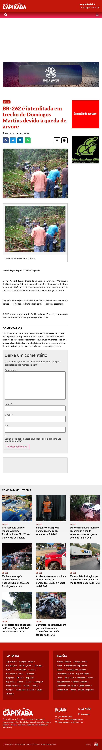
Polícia (26, 685)
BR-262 (38, 665)
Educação (30, 673)
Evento (20, 681)
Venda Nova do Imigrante (82, 689)
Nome (8, 404)
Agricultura (11, 661)
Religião (10, 689)
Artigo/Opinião (26, 661)
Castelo (60, 669)
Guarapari (38, 681)
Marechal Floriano (85, 677)
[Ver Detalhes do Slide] (51, 74)
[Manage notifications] (96, 744)
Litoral (60, 677)
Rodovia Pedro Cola (25, 689)
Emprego (10, 677)
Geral (28, 681)
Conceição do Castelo (76, 669)
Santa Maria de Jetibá (66, 685)
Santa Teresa (84, 685)
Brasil (59, 665)
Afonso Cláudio (64, 661)
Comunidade (20, 669)
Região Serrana (63, 681)
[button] (97, 15)
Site (6, 425)
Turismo (10, 693)
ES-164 (20, 677)
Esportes (10, 681)
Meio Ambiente (13, 685)
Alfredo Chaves (80, 661)
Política (35, 685)
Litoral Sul (69, 677)
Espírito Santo (82, 673)
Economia (10, 673)
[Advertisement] (51, 38)
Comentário (11, 370)
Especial (30, 677)
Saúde (39, 689)
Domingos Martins (65, 673)
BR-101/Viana (26, 665)
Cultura (31, 669)
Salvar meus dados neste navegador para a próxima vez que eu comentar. (33, 440)
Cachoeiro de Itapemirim (75, 665)
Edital (20, 673)
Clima (9, 669)
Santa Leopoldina (81, 681)
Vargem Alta (62, 689)
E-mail (9, 415)
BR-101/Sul (11, 665)
